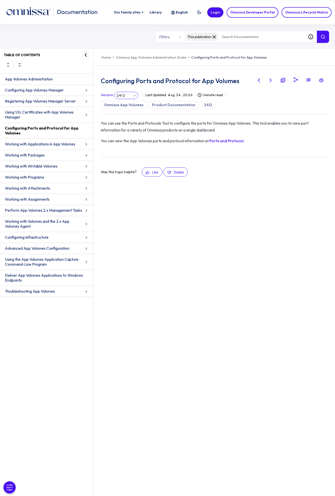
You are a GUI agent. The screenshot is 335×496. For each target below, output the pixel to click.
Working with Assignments (27, 199)
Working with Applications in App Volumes (40, 144)
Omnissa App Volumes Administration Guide (151, 57)
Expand (8, 65)
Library (156, 12)
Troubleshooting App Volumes (30, 291)
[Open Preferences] (9, 487)
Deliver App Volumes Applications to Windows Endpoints (44, 278)
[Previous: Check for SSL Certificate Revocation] (259, 80)
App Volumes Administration (29, 79)
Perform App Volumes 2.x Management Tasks (43, 210)
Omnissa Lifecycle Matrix (306, 12)
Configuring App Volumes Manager (34, 90)
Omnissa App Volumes (123, 105)
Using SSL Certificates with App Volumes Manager (39, 114)
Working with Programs (24, 177)
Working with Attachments (27, 188)
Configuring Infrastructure (27, 237)
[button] (199, 12)
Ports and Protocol (226, 140)
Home (106, 57)
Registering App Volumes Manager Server (40, 101)
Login (215, 12)
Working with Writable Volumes (31, 166)
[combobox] (245, 37)
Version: (107, 95)
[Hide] (86, 55)
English (182, 12)
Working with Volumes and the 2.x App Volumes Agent (37, 224)
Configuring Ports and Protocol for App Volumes (41, 130)
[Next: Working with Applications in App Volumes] (271, 80)
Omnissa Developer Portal (252, 12)
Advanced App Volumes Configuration (37, 248)
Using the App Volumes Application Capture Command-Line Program (41, 262)
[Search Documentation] (323, 37)
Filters (164, 36)
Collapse (20, 65)
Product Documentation (173, 105)
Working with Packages (25, 155)
